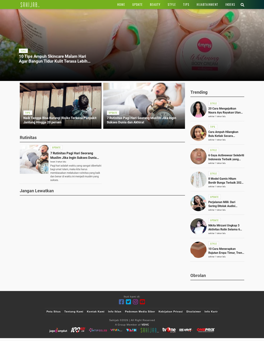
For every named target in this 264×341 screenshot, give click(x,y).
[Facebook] (121, 302)
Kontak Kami (96, 311)
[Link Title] (30, 4)
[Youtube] (142, 302)
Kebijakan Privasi (171, 311)
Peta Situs (54, 311)
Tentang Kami (73, 311)
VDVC (145, 324)
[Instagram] (135, 302)
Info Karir (211, 311)
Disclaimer (193, 311)
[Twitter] (128, 302)
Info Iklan (114, 311)
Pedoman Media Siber (140, 311)
